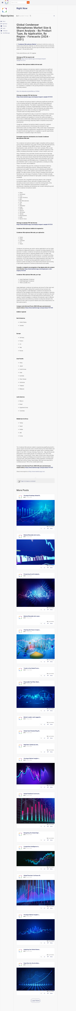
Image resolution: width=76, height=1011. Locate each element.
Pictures (5, 26)
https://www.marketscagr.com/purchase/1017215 (39, 308)
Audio (3, 28)
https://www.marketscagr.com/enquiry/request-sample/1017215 (34, 97)
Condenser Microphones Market (27, 44)
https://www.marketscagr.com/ (37, 471)
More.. (51, 528)
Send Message (6, 33)
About (3, 21)
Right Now (4, 23)
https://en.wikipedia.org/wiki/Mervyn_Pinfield (28, 91)
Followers (5, 30)
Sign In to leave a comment (28, 481)
